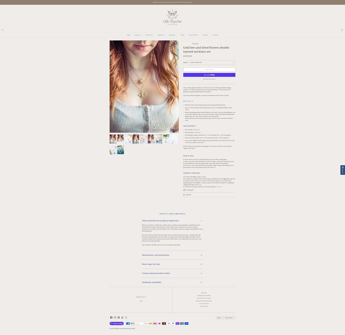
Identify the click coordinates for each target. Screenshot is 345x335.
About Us (204, 293)
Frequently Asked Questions (204, 301)
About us (138, 35)
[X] (126, 317)
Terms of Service (204, 303)
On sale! (205, 35)
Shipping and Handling (204, 295)
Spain (229, 318)
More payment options (209, 79)
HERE (200, 185)
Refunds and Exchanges (204, 298)
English (219, 318)
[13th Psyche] (172, 16)
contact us (219, 186)
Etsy (141, 301)
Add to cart (209, 69)
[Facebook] (111, 317)
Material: (185, 62)
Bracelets (161, 35)
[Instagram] (115, 317)
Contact (215, 35)
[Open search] (3, 30)
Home (129, 35)
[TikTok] (122, 317)
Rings (182, 35)
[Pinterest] (119, 317)
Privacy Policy (204, 306)
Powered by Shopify (129, 328)
